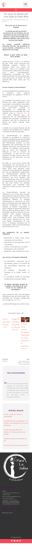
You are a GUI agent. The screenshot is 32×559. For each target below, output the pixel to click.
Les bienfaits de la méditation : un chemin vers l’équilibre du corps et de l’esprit (16, 423)
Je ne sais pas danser (6, 322)
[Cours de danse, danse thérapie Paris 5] (4, 4)
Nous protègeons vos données (10, 504)
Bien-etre (4, 21)
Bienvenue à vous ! (7, 513)
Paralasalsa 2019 (16, 537)
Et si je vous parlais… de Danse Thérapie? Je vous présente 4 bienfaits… (25, 335)
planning (16, 300)
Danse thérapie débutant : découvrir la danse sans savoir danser (15, 432)
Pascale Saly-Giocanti (20, 19)
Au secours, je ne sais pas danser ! (16, 445)
